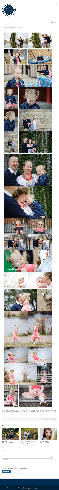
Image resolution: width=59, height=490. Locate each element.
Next (56, 22)
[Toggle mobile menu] (56, 3)
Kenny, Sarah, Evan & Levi (44, 441)
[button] (2, 436)
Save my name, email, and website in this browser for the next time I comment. (15, 468)
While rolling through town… (26, 441)
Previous (52, 22)
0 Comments (10, 443)
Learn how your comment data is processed (20, 474)
